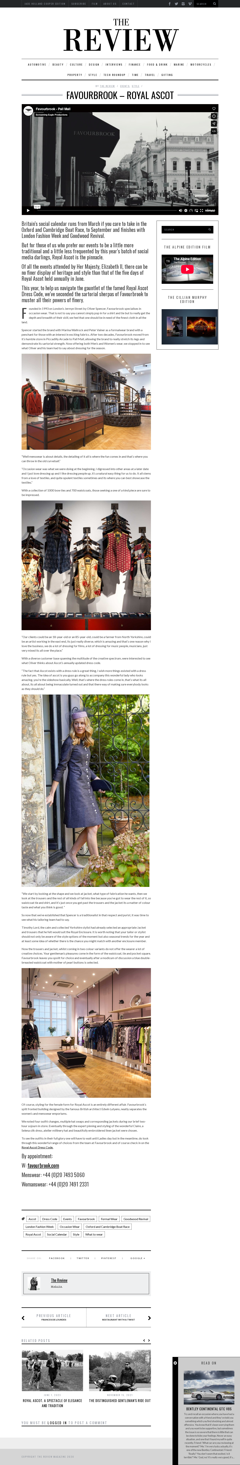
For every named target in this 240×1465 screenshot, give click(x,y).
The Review (107, 86)
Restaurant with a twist (118, 1317)
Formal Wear (109, 1219)
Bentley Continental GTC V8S (209, 1408)
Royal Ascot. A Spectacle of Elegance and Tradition (52, 1403)
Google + (137, 1258)
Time (135, 75)
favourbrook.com (43, 1165)
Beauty (58, 64)
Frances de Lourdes (54, 1317)
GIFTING (167, 75)
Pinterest (109, 1258)
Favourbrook (86, 1219)
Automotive (37, 64)
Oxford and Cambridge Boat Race (108, 1226)
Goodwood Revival (136, 1219)
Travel (150, 75)
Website (56, 1286)
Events (125, 86)
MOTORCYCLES (201, 64)
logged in (57, 1422)
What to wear (94, 1234)
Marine (179, 64)
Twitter (83, 1258)
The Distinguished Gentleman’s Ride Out (120, 1400)
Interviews (114, 64)
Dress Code (49, 1219)
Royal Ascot (33, 1234)
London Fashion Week (40, 1226)
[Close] (175, 1363)
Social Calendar (57, 1234)
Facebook (57, 1258)
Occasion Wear (70, 1226)
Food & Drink (157, 64)
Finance (135, 64)
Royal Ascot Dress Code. (37, 1147)
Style (92, 75)
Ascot (32, 1219)
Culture (76, 64)
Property (75, 75)
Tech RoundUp (115, 75)
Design (94, 64)
